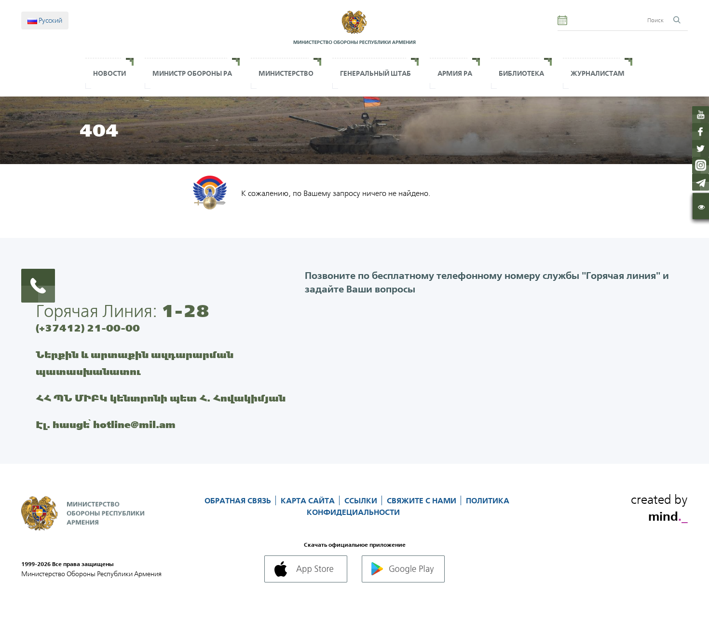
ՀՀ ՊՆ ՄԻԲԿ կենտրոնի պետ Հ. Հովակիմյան (161, 398)
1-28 (185, 311)
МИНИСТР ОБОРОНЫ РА (192, 73)
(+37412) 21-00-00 (88, 328)
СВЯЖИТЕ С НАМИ (422, 500)
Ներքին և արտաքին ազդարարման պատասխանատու (134, 362)
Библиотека (521, 73)
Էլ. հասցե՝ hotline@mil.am (106, 424)
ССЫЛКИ (361, 500)
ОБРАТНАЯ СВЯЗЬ (239, 500)
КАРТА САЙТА (309, 500)
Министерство (286, 73)
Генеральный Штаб (375, 73)
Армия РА (454, 73)
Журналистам (598, 73)
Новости (109, 73)
